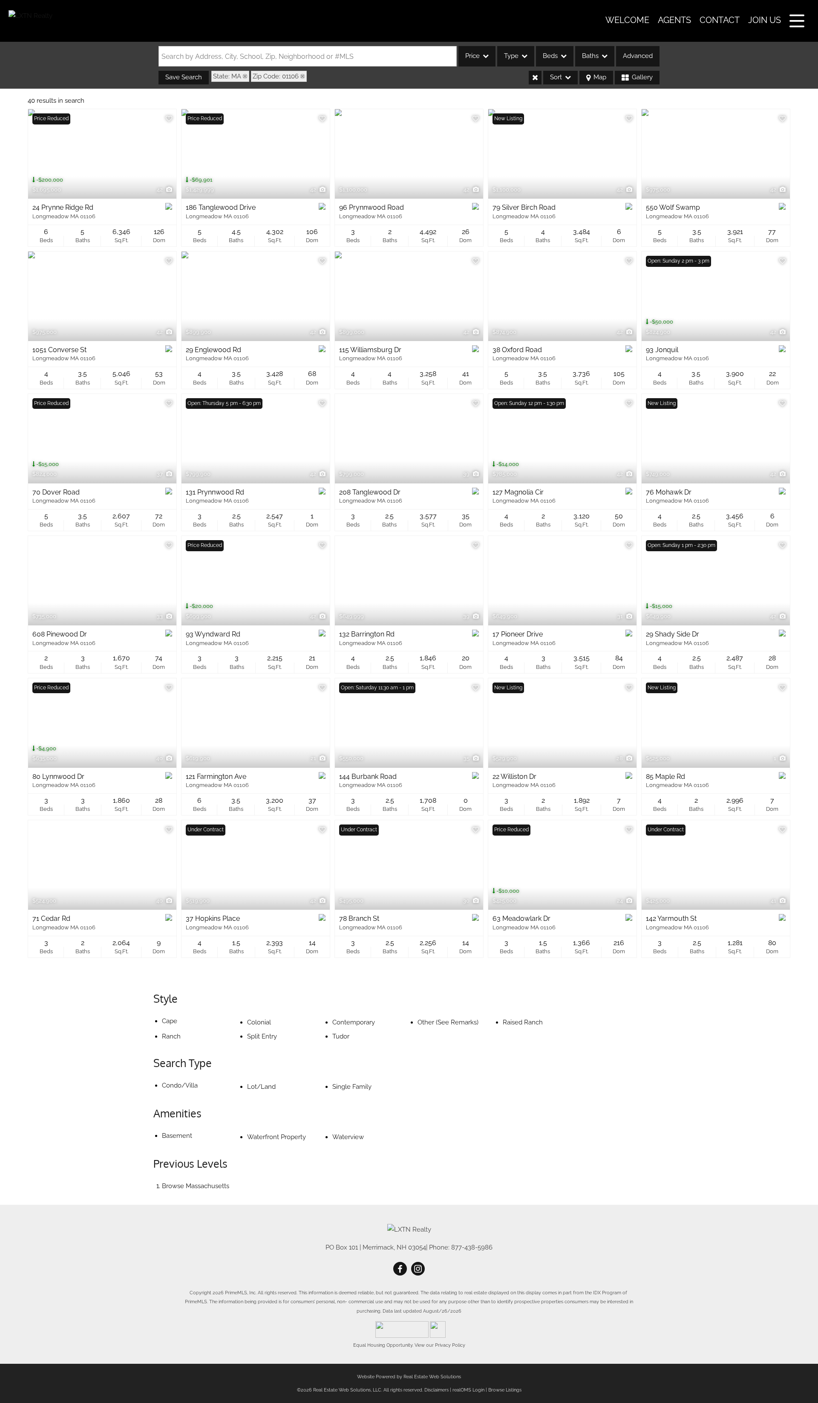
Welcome (627, 20)
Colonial (259, 1022)
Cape (169, 1021)
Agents (674, 20)
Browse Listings (504, 1390)
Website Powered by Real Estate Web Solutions (409, 1377)
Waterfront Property (276, 1137)
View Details (102, 153)
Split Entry (262, 1036)
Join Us (764, 20)
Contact (720, 20)
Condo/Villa (180, 1085)
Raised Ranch (523, 1022)
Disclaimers (436, 1390)
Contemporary (353, 1022)
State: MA (227, 76)
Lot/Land (261, 1087)
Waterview (348, 1137)
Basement (177, 1136)
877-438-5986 (472, 1247)
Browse (195, 1186)
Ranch (171, 1036)
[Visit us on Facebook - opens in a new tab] (400, 1269)
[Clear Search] (535, 77)
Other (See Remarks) (448, 1022)
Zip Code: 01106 (276, 76)
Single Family (352, 1087)
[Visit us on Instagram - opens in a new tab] (418, 1269)
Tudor (340, 1036)
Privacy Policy (450, 1345)
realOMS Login (468, 1390)
